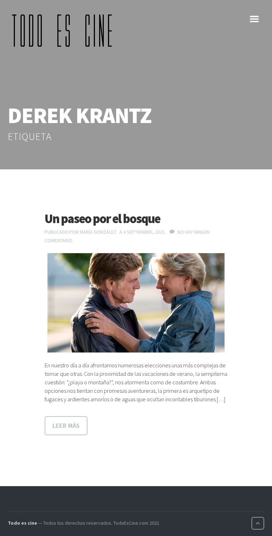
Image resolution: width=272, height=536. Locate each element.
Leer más (66, 425)
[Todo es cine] (64, 30)
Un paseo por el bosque (102, 219)
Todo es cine (22, 523)
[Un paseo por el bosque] (136, 303)
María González (98, 232)
